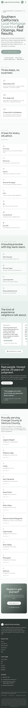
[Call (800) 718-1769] (22, 2)
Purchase (3, 667)
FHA (2, 661)
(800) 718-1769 (6, 677)
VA (1, 663)
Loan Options (4, 643)
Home (2, 641)
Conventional (4, 659)
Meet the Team (4, 645)
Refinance (3, 669)
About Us (3, 649)
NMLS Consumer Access (20, 695)
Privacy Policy (3, 695)
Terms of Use (11, 695)
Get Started (4, 647)
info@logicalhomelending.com (9, 679)
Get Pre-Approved (13, 603)
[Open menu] (25, 2)
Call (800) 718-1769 (14, 607)
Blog (2, 651)
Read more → (4, 318)
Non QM (3, 665)
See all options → (5, 139)
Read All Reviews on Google (15, 351)
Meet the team (6, 383)
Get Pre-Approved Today (10, 52)
